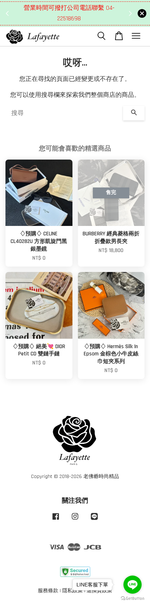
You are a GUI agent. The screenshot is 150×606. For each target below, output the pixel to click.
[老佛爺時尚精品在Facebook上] (56, 520)
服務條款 (48, 591)
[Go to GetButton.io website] (132, 598)
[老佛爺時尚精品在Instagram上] (75, 520)
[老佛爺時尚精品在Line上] (94, 520)
